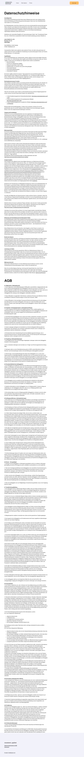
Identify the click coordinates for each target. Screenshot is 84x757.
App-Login (74, 3)
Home (17, 3)
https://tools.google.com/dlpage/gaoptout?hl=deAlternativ (16, 207)
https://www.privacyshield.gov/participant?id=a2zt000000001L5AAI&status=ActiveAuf (22, 171)
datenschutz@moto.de (41, 272)
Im (4, 183)
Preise (30, 3)
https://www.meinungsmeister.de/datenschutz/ (14, 157)
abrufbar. (26, 157)
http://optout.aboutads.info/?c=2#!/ (14, 100)
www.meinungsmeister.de (10, 137)
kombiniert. (34, 180)
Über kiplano (24, 3)
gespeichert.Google (36, 168)
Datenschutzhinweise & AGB (10, 745)
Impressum (6, 747)
